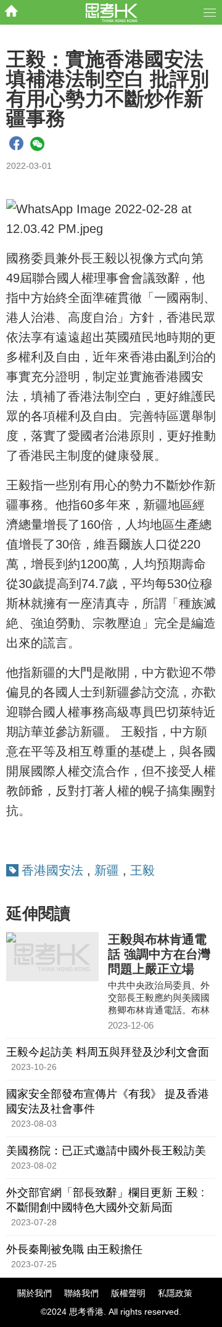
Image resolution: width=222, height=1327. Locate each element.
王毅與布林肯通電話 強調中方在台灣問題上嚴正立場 (159, 954)
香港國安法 (52, 870)
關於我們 (34, 1293)
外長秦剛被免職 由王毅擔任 (74, 1249)
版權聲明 (128, 1293)
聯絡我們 (81, 1293)
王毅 (142, 870)
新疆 (106, 870)
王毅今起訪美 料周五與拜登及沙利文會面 (107, 1052)
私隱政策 (175, 1293)
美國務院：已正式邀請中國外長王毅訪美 (106, 1151)
